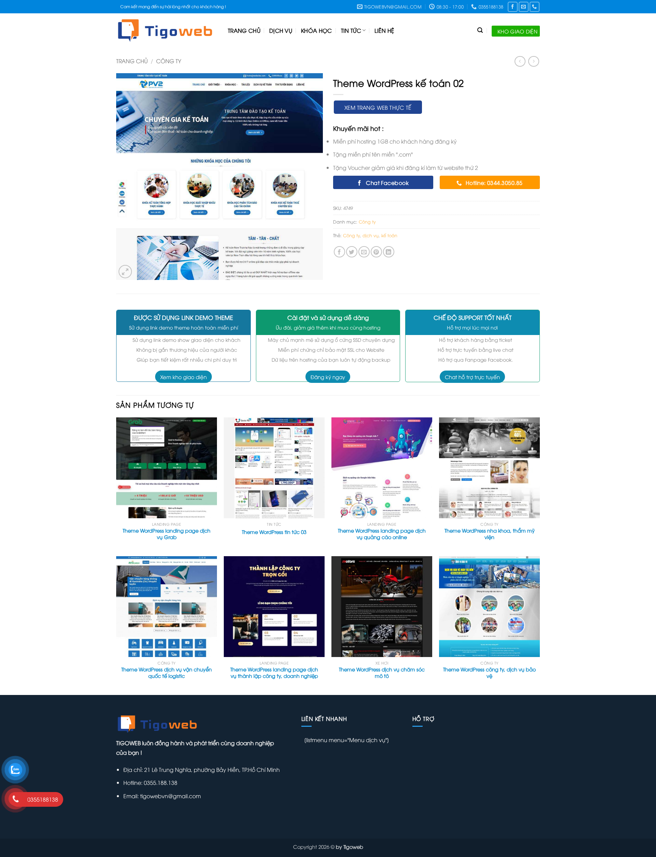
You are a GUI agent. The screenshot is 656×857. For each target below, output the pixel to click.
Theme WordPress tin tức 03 (274, 532)
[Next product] (520, 61)
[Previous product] (533, 61)
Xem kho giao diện (183, 376)
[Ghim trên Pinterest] (376, 251)
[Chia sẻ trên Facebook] (339, 251)
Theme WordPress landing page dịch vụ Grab (166, 533)
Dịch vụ (280, 30)
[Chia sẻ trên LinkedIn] (388, 251)
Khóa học (316, 30)
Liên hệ (384, 30)
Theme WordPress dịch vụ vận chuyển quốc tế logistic (166, 672)
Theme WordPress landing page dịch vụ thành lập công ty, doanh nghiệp (274, 672)
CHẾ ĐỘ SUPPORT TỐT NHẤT (472, 317)
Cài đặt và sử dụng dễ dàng (328, 317)
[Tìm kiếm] (480, 30)
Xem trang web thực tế (377, 107)
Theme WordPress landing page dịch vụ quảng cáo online (382, 533)
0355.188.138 (159, 782)
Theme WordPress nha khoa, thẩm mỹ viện (490, 533)
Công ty (168, 61)
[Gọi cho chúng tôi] (534, 7)
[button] (125, 271)
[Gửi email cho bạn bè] (364, 251)
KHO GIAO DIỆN (517, 31)
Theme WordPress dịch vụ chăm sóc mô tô (382, 672)
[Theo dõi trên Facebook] (513, 7)
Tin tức (351, 30)
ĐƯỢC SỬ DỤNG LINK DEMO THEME (183, 317)
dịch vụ (371, 235)
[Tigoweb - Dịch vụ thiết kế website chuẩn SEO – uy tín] (167, 30)
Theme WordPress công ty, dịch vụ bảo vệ (489, 672)
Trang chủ (244, 30)
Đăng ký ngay (328, 376)
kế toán (389, 235)
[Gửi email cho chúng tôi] (524, 7)
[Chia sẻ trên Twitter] (351, 251)
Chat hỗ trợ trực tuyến (472, 376)
